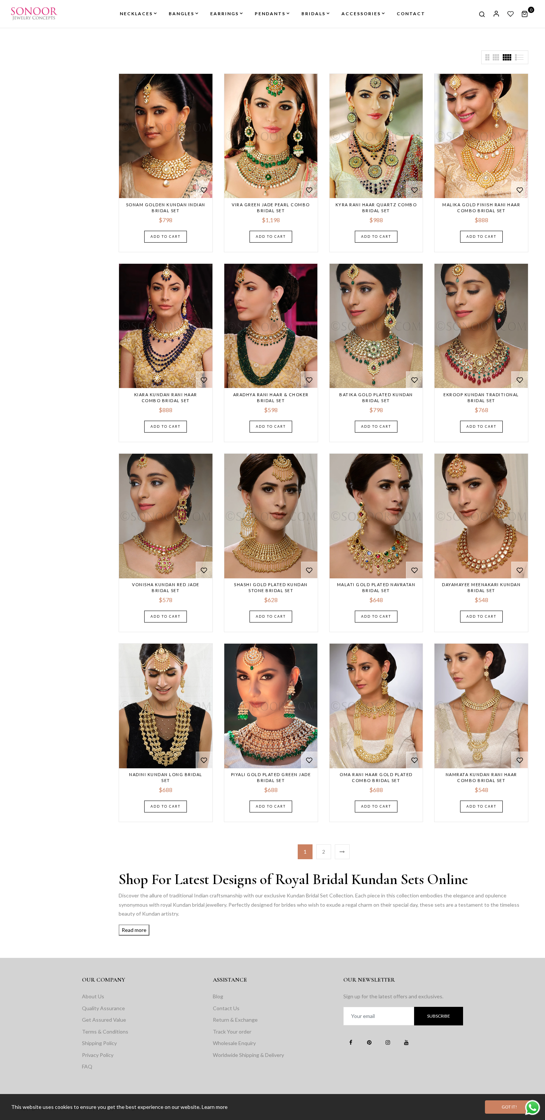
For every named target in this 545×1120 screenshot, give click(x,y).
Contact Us (226, 1008)
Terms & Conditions (105, 1031)
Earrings (224, 13)
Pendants (270, 13)
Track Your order (232, 1031)
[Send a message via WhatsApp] (532, 1107)
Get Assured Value (104, 1019)
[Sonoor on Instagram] (387, 1042)
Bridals (313, 13)
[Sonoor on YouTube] (406, 1042)
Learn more (215, 1107)
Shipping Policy (99, 1043)
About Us (93, 996)
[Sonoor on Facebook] (350, 1042)
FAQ (87, 1066)
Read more (134, 930)
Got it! (509, 1107)
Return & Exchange (235, 1019)
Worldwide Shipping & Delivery (248, 1055)
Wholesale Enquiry (234, 1043)
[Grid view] (487, 57)
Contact (411, 13)
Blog (218, 996)
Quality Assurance (103, 1008)
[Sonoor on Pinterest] (369, 1042)
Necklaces (136, 13)
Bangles (181, 13)
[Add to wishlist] (204, 189)
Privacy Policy (97, 1055)
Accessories (361, 13)
